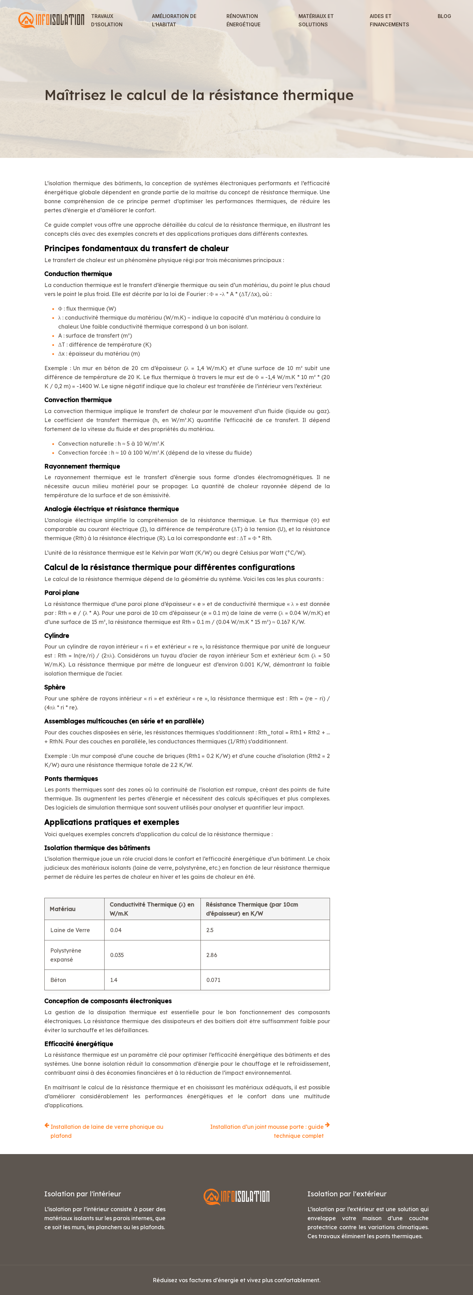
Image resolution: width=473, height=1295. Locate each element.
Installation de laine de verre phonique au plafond (107, 1131)
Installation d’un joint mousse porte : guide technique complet (267, 1131)
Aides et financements (389, 20)
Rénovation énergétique (243, 20)
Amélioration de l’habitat (174, 20)
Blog (444, 16)
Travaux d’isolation (107, 20)
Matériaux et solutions (316, 20)
